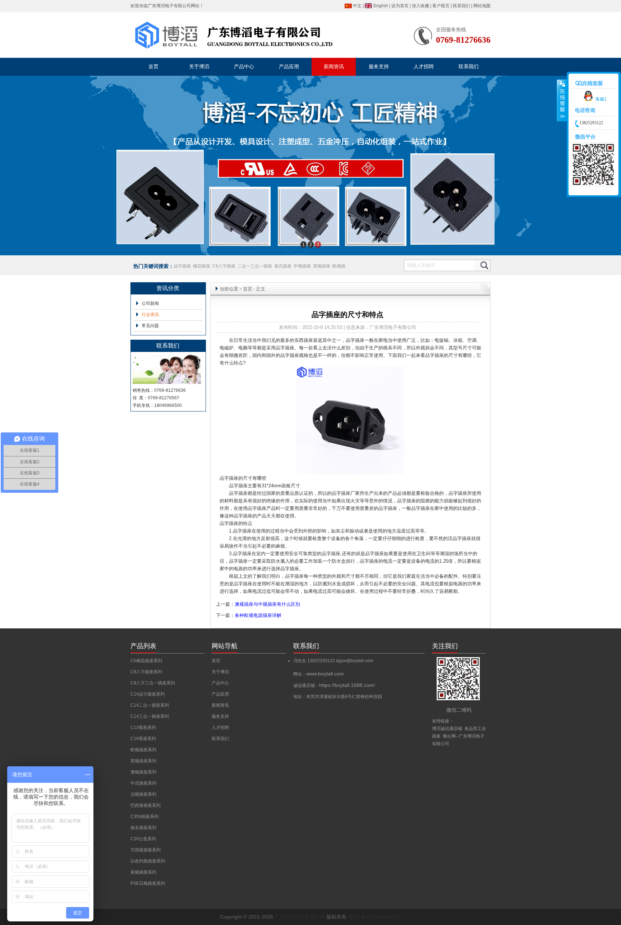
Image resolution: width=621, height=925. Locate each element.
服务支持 (220, 716)
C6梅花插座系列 (146, 660)
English (380, 5)
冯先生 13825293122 (314, 660)
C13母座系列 (143, 727)
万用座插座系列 (145, 849)
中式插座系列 (143, 783)
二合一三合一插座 (255, 266)
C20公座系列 (143, 838)
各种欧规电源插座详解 (258, 615)
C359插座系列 (144, 816)
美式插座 (282, 266)
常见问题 (150, 325)
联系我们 (461, 5)
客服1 (601, 99)
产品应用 (220, 694)
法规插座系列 (143, 794)
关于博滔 (220, 671)
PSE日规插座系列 (147, 883)
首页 (247, 289)
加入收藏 (420, 5)
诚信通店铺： (334, 685)
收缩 (562, 100)
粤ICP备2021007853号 (374, 917)
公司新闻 (150, 303)
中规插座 (302, 266)
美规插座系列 (143, 872)
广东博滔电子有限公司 (169, 5)
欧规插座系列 (143, 749)
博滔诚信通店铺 (447, 728)
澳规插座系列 (143, 772)
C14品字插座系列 (147, 694)
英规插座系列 (143, 760)
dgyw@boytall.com (354, 660)
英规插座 (321, 266)
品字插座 (182, 266)
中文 (357, 5)
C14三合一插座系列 (149, 716)
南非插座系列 (143, 827)
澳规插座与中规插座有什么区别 (267, 604)
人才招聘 (220, 727)
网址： (318, 674)
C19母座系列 (143, 738)
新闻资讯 (220, 705)
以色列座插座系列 (147, 861)
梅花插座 (201, 266)
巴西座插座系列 (145, 805)
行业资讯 (150, 314)
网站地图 (482, 5)
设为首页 (400, 5)
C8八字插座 (223, 266)
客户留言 (441, 5)
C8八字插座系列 (146, 671)
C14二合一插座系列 (149, 705)
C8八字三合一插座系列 (152, 682)
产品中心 (220, 682)
